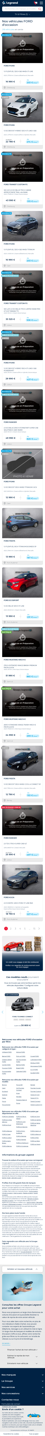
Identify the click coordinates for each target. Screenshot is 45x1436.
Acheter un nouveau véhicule (19, 1269)
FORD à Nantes (21, 1139)
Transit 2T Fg (34, 1098)
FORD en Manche (21, 1127)
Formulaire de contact (11, 1404)
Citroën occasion (7, 1193)
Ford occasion (33, 1191)
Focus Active (6, 1105)
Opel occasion (17, 1193)
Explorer (4, 1095)
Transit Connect (35, 1101)
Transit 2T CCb (34, 1095)
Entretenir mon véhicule (17, 1363)
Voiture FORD (20, 1052)
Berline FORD (20, 1065)
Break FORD (20, 1068)
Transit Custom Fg (36, 1105)
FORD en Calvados (8, 1116)
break (9, 1178)
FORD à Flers (34, 1137)
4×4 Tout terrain (33, 1176)
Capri (3, 1088)
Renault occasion (32, 1198)
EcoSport (5, 1091)
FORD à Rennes (21, 1136)
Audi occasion (31, 1202)
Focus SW (19, 1085)
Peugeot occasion (8, 1200)
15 (34, 928)
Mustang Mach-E (21, 1100)
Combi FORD (6, 1065)
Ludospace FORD (36, 1059)
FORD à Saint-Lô (35, 1131)
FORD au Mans (35, 1141)
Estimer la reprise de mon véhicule (18, 1357)
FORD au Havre (35, 1144)
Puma (18, 1103)
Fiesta (4, 1098)
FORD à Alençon (35, 1134)
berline (4, 1178)
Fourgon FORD (7, 1068)
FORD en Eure (6, 1125)
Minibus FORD (35, 1063)
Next (42, 1012)
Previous (3, 1012)
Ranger (32, 1085)
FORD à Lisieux (7, 1137)
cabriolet (14, 1178)
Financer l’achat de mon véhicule (21, 1350)
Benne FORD (6, 1056)
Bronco (4, 1085)
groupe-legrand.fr (26, 1252)
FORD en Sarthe (35, 1120)
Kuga (18, 1093)
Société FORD (34, 1073)
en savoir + (6, 1343)
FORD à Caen (6, 1134)
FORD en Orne (35, 1116)
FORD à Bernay (7, 1146)
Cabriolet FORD (21, 1071)
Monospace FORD (36, 1066)
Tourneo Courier (35, 1088)
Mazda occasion (28, 1193)
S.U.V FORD (34, 1069)
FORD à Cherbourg (22, 1143)
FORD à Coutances (22, 1146)
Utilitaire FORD (7, 1052)
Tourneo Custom (35, 1091)
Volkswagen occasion (15, 1204)
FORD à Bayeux (7, 1131)
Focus (4, 1101)
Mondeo (18, 1096)
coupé (19, 1178)
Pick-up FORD (20, 1056)
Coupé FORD (34, 1056)
